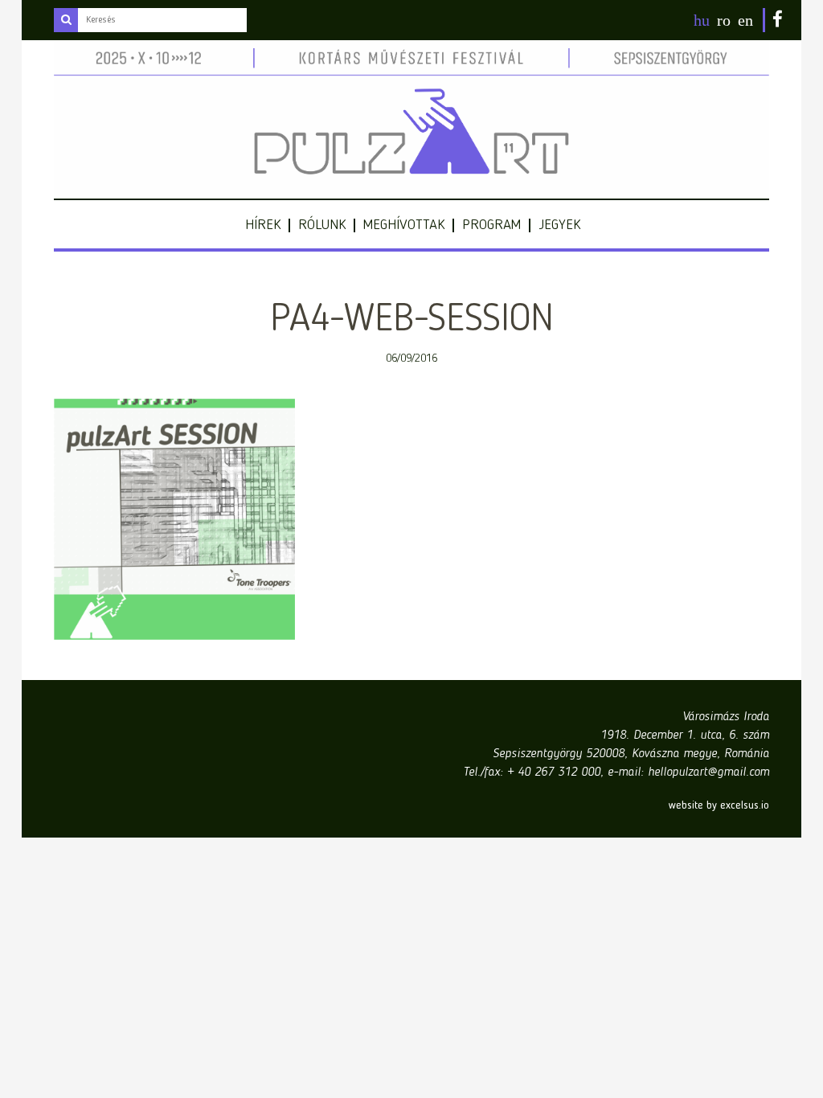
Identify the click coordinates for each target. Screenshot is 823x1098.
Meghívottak (403, 225)
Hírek (262, 225)
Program (491, 225)
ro (724, 20)
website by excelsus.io (719, 805)
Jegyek (559, 225)
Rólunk (322, 225)
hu (702, 20)
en (745, 20)
